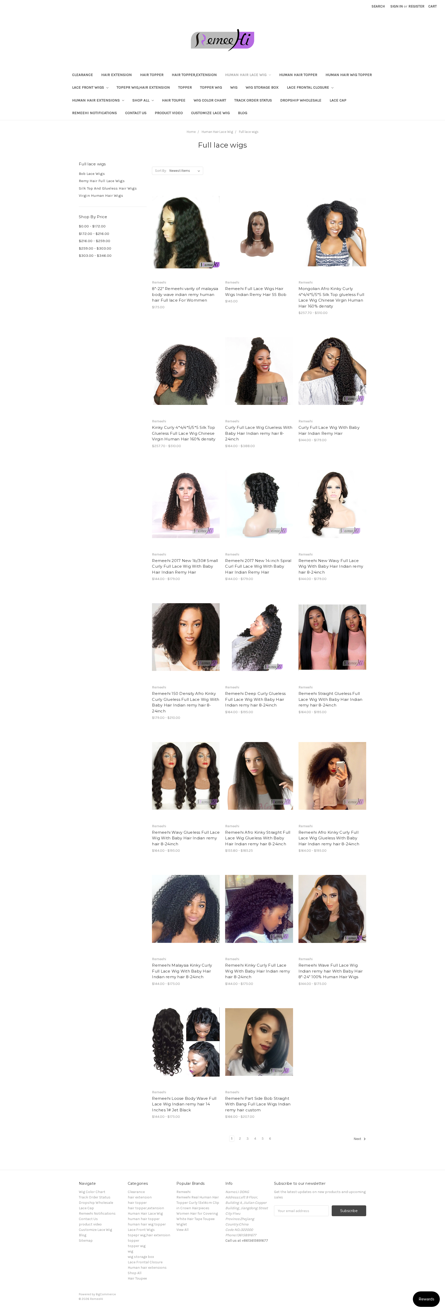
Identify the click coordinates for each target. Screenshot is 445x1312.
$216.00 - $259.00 (94, 240)
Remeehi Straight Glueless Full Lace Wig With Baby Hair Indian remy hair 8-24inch (330, 699)
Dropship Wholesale (300, 100)
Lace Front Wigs (88, 87)
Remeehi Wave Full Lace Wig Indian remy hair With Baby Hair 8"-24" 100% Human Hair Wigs (330, 971)
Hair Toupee (173, 100)
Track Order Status (253, 100)
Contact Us (136, 112)
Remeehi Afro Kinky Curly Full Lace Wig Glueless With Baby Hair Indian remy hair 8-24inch (329, 838)
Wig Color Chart (210, 100)
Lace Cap (338, 100)
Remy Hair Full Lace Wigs (102, 180)
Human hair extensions (96, 100)
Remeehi (183, 1192)
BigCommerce (106, 1294)
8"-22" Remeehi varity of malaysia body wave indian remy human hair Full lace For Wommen (185, 294)
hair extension (116, 74)
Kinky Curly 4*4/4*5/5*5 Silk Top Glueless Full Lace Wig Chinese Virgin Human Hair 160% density (183, 433)
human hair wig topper (349, 74)
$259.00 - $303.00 (95, 248)
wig (233, 87)
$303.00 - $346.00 (95, 255)
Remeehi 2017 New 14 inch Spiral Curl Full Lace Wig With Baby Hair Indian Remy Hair (258, 566)
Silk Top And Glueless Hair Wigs (108, 188)
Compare (184, 232)
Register (416, 6)
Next (358, 1139)
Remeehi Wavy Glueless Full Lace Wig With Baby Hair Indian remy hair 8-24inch (186, 838)
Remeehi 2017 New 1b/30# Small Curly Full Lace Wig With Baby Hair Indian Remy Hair (185, 566)
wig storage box (262, 87)
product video (169, 112)
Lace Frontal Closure (308, 87)
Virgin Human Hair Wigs (101, 195)
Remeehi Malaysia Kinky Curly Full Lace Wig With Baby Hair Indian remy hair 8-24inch (182, 971)
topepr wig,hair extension (143, 87)
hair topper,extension (194, 74)
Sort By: (161, 171)
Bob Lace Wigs (92, 173)
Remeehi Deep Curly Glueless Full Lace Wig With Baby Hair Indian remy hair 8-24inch (255, 699)
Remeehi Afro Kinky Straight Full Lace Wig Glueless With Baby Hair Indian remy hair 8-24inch (257, 838)
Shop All (141, 100)
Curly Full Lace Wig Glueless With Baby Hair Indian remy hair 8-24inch (258, 433)
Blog (242, 112)
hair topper (152, 74)
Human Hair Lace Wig (246, 74)
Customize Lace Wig (210, 112)
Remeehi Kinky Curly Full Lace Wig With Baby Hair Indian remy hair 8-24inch (257, 971)
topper (185, 87)
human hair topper (298, 74)
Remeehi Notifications (94, 112)
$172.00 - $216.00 (94, 233)
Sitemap (86, 1240)
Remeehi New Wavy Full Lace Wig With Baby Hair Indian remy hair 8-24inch (330, 566)
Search (378, 6)
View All (182, 1230)
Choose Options (186, 241)
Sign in (396, 6)
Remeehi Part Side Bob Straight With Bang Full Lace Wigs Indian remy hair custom (257, 1104)
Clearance (82, 74)
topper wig (211, 87)
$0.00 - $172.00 (92, 226)
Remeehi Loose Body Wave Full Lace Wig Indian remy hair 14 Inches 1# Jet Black (184, 1104)
